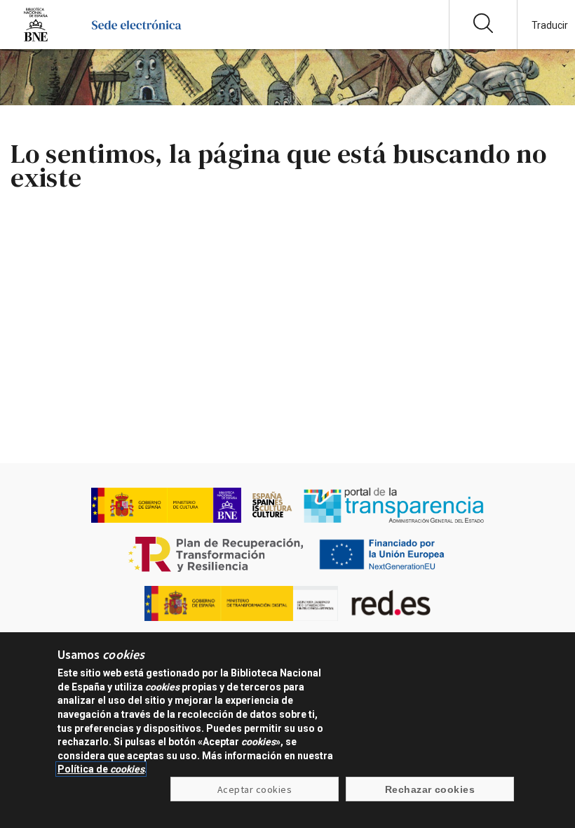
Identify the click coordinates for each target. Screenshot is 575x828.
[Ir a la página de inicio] (136, 38)
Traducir (550, 25)
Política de (101, 769)
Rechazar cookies (430, 789)
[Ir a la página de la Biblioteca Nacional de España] (36, 38)
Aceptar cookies (254, 789)
